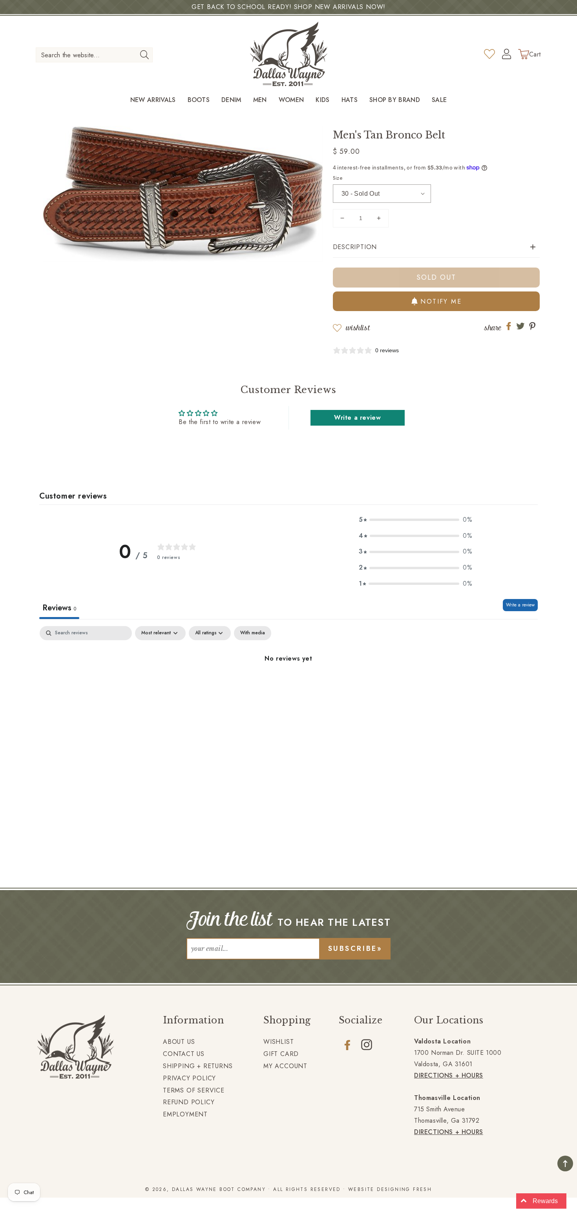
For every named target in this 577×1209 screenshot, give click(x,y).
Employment (185, 1114)
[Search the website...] (144, 54)
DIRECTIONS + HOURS (448, 1075)
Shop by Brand (394, 100)
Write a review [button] (357, 417)
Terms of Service (194, 1090)
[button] (436, 247)
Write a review (520, 604)
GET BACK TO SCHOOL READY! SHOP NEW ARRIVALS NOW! (288, 6)
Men (260, 100)
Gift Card (281, 1053)
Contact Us (184, 1053)
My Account (285, 1066)
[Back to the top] (565, 1163)
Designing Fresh (404, 1189)
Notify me (441, 301)
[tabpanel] (288, 685)
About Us (179, 1041)
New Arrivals (153, 100)
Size (338, 178)
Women (291, 100)
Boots (199, 100)
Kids (322, 100)
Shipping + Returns (197, 1066)
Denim (231, 100)
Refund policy (188, 1102)
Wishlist (357, 328)
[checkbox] (252, 633)
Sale (439, 100)
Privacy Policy (189, 1078)
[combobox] (94, 54)
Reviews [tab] (59, 608)
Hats (349, 100)
